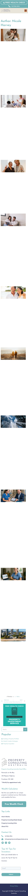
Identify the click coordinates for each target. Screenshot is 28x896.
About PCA (4, 826)
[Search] (25, 729)
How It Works (5, 816)
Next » (18, 696)
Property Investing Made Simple (11, 820)
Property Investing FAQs (9, 823)
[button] (25, 10)
